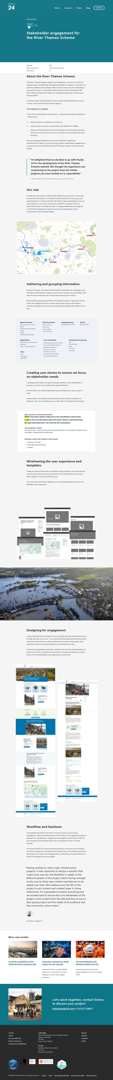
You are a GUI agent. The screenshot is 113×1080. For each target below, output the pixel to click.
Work (57, 8)
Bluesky (84, 1033)
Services (67, 8)
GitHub (83, 1041)
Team (79, 8)
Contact (99, 8)
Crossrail (48, 143)
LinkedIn (84, 1036)
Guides (10, 1036)
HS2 (57, 143)
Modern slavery (92, 1075)
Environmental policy (78, 1075)
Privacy (44, 1075)
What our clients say (15, 1041)
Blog (88, 8)
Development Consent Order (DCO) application (54, 209)
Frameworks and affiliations (17, 1044)
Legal (50, 1075)
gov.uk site (78, 199)
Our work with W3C (14, 1038)
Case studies (31, 19)
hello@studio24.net (63, 1008)
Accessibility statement (61, 1075)
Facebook (84, 1038)
